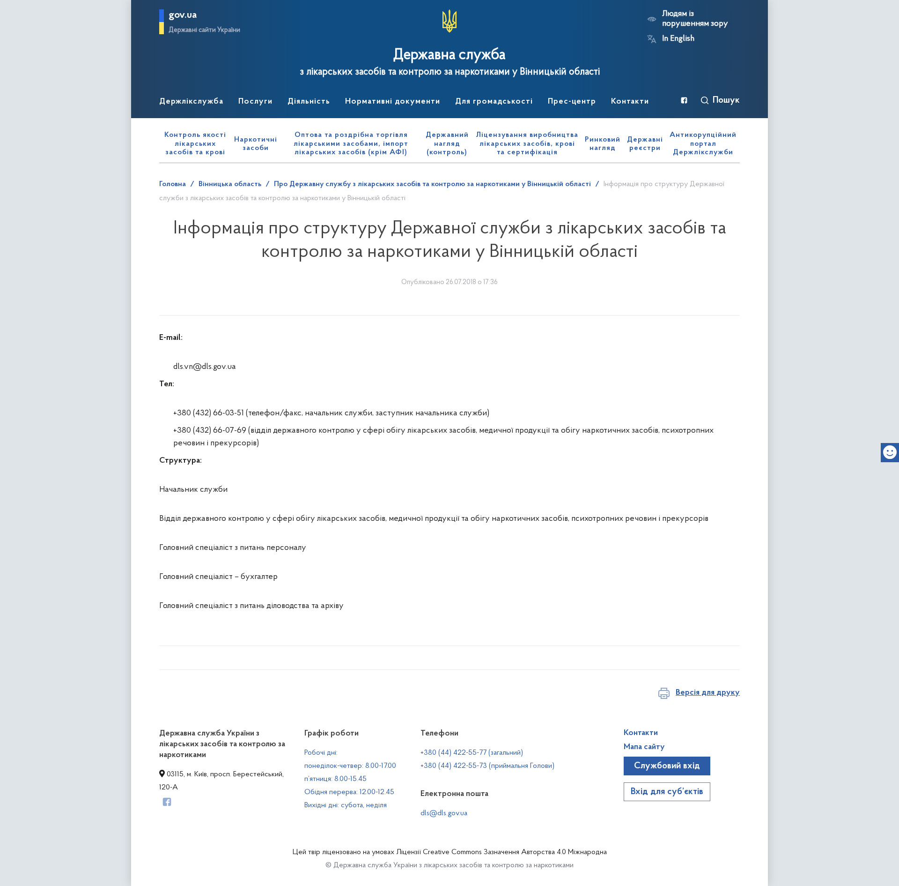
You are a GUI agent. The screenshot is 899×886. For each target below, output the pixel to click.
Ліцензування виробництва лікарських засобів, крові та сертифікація (527, 143)
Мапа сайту (644, 747)
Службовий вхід (667, 766)
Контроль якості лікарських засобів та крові (195, 143)
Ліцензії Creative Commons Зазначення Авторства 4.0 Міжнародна (501, 852)
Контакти (641, 733)
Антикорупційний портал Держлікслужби (703, 143)
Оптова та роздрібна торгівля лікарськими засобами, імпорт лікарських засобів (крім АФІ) (351, 143)
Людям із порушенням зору (695, 19)
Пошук (726, 100)
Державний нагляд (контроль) (447, 143)
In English (678, 39)
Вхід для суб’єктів (667, 791)
